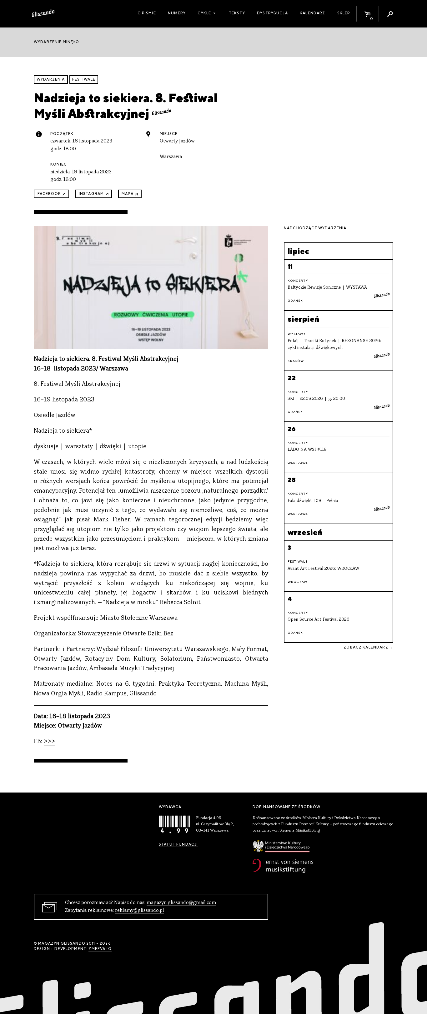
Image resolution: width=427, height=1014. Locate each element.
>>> (49, 742)
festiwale (83, 79)
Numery (177, 13)
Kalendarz (312, 13)
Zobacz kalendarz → (368, 647)
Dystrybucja (272, 13)
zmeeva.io (99, 949)
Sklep (343, 13)
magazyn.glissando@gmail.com (181, 902)
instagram (91, 193)
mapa (127, 193)
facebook (49, 193)
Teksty (237, 13)
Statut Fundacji (178, 844)
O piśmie (147, 13)
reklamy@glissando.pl (139, 910)
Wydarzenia (51, 79)
